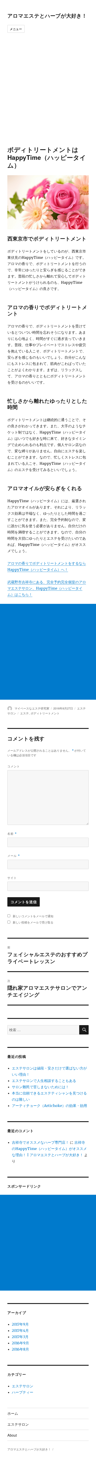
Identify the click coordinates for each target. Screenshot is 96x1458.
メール (13, 855)
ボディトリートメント (45, 713)
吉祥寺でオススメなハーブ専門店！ (40, 1142)
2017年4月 (20, 1330)
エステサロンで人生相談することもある (44, 1080)
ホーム (12, 1413)
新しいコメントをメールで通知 (33, 916)
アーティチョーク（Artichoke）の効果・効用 (49, 1105)
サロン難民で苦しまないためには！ (40, 1087)
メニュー (16, 29)
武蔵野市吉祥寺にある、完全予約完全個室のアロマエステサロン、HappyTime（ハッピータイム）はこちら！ (46, 588)
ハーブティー (22, 1392)
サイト (12, 878)
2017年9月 (20, 1324)
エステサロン (22, 1386)
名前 (12, 833)
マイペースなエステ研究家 (32, 708)
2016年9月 (20, 1343)
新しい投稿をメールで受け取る (33, 922)
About (12, 1435)
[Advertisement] (48, 95)
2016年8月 (20, 1349)
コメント (13, 766)
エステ (24, 713)
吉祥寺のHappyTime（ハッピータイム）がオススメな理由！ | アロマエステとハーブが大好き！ (49, 1148)
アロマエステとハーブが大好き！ (47, 15)
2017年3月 (20, 1337)
